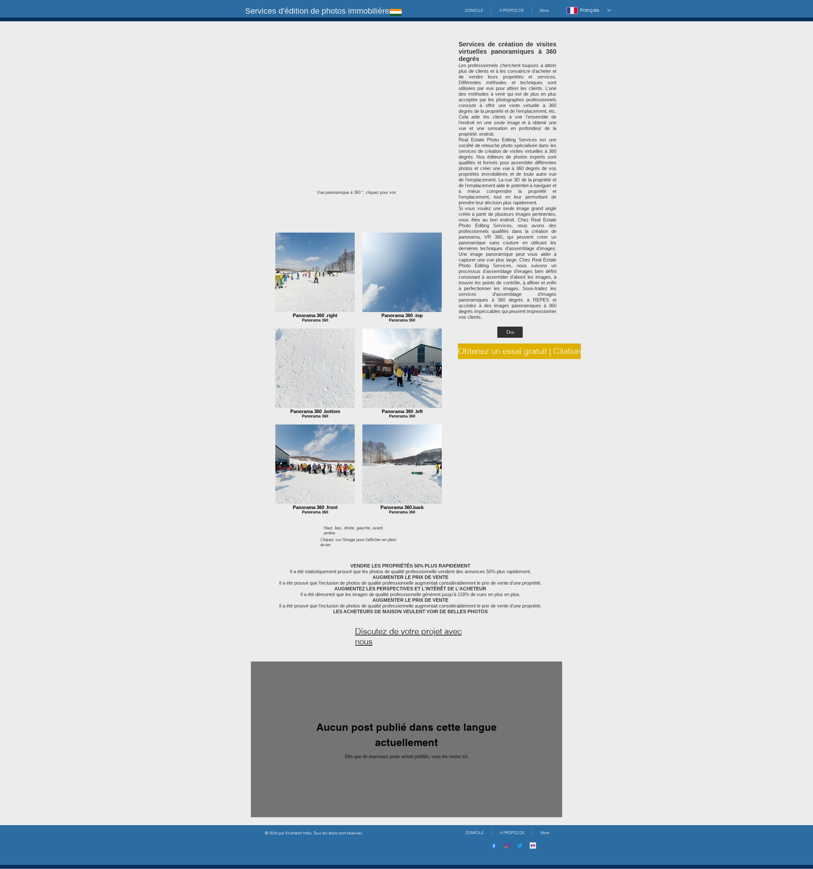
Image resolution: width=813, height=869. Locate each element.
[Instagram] (507, 845)
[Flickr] (533, 845)
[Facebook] (494, 845)
